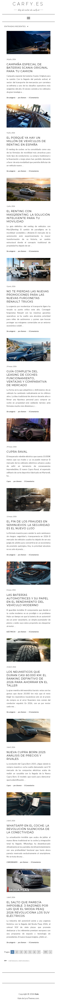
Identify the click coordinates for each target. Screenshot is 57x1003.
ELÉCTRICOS (11, 632)
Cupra (9, 481)
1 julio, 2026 (11, 206)
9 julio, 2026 (11, 133)
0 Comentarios (34, 97)
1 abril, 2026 (11, 897)
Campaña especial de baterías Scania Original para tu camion (27, 68)
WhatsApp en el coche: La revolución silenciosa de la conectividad (28, 829)
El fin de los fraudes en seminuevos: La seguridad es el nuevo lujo (28, 525)
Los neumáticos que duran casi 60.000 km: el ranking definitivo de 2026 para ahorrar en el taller (27, 678)
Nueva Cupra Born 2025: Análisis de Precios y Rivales (26, 756)
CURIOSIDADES (12, 862)
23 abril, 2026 (11, 667)
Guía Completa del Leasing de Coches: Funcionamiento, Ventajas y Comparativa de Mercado (27, 378)
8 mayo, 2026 (11, 590)
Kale (37, 994)
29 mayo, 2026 (12, 366)
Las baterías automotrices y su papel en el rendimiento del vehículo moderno (27, 600)
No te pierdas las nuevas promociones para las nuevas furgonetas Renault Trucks (28, 296)
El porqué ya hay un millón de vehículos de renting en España (26, 141)
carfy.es (28, 3)
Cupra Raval (17, 451)
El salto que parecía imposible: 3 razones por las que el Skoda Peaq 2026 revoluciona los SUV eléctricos (28, 909)
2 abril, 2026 (11, 821)
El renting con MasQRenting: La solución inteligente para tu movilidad (28, 216)
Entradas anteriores (19, 961)
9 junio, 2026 (11, 286)
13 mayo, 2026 (12, 516)
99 (45, 952)
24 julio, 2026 (11, 59)
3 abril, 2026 (11, 747)
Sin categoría (11, 97)
